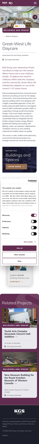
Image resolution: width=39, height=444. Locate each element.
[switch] (34, 221)
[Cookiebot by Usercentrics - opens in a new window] (28, 181)
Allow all (19, 248)
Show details (28, 242)
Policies (5, 435)
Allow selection (19, 255)
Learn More (14, 166)
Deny (19, 261)
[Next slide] (35, 17)
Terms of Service (28, 424)
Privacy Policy (13, 424)
